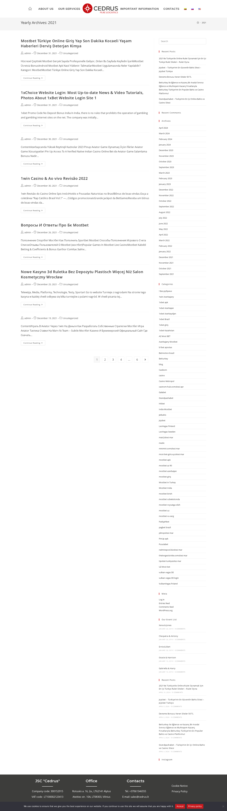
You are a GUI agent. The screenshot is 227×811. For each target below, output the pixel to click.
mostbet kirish (165, 493)
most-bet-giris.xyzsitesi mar (171, 454)
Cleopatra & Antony (168, 636)
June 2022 (163, 223)
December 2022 (166, 189)
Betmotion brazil (166, 353)
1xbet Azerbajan (166, 308)
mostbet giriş (165, 476)
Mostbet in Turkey (167, 482)
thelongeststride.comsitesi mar (173, 555)
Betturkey (163, 358)
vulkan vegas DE (166, 572)
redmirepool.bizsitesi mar (170, 549)
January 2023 (165, 184)
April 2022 (163, 234)
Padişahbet (164, 521)
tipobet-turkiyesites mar (170, 561)
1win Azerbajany (166, 296)
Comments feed (166, 606)
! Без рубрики (165, 291)
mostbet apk (165, 459)
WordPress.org (165, 610)
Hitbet (162, 403)
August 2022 (164, 212)
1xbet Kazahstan (166, 330)
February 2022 (165, 246)
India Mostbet (165, 409)
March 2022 (164, 240)
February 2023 (165, 178)
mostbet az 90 (165, 465)
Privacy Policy (179, 791)
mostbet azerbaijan (168, 471)
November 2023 (166, 156)
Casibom (163, 369)
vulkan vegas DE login (169, 578)
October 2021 (165, 268)
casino (162, 375)
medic (161, 443)
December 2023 (166, 150)
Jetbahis (162, 414)
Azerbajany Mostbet (168, 341)
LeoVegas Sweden (167, 431)
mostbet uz (164, 510)
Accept (180, 806)
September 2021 (166, 274)
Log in (161, 599)
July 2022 (163, 217)
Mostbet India (165, 488)
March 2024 (164, 133)
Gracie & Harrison (167, 657)
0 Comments (180, 629)
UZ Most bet (164, 566)
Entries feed (164, 603)
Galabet (162, 392)
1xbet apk (163, 302)
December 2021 (166, 257)
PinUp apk (163, 538)
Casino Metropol (166, 381)
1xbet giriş (163, 325)
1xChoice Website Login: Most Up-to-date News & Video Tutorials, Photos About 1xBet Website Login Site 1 (82, 95)
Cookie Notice (180, 786)
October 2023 (165, 161)
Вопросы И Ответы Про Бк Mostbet (55, 225)
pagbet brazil (165, 527)
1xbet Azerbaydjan (167, 313)
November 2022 (166, 195)
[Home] (198, 22)
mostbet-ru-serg (166, 516)
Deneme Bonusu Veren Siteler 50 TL (175, 76)
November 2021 (166, 262)
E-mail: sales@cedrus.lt (135, 796)
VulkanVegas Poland (168, 583)
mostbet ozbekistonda (169, 499)
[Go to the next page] (145, 359)
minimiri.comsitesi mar (169, 448)
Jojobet (162, 420)
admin (27, 53)
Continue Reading (34, 77)
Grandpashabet (166, 398)
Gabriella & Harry (167, 668)
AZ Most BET (164, 336)
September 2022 (166, 206)
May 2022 (163, 229)
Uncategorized (70, 53)
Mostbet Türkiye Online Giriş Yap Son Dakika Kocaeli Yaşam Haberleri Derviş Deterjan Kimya (76, 43)
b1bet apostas (165, 347)
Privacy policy (195, 806)
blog (161, 364)
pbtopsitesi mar (166, 533)
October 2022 (165, 201)
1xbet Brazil (164, 319)
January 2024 (165, 144)
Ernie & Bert (164, 646)
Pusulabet (163, 544)
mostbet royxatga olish (169, 504)
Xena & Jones (165, 625)
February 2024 (165, 139)
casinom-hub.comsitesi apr (171, 386)
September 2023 (166, 167)
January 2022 (165, 251)
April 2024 (163, 127)
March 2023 (164, 172)
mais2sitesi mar (166, 437)
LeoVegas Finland (167, 426)
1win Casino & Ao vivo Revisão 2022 (54, 178)
